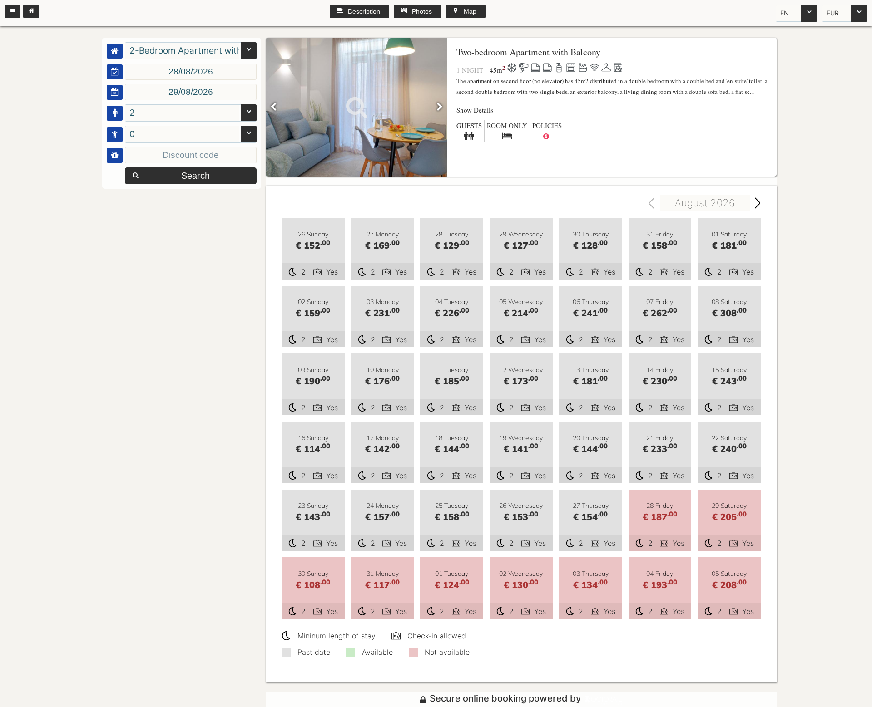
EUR (833, 13)
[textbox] (191, 72)
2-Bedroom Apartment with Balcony (184, 50)
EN (784, 13)
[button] (12, 11)
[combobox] (797, 13)
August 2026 (705, 203)
